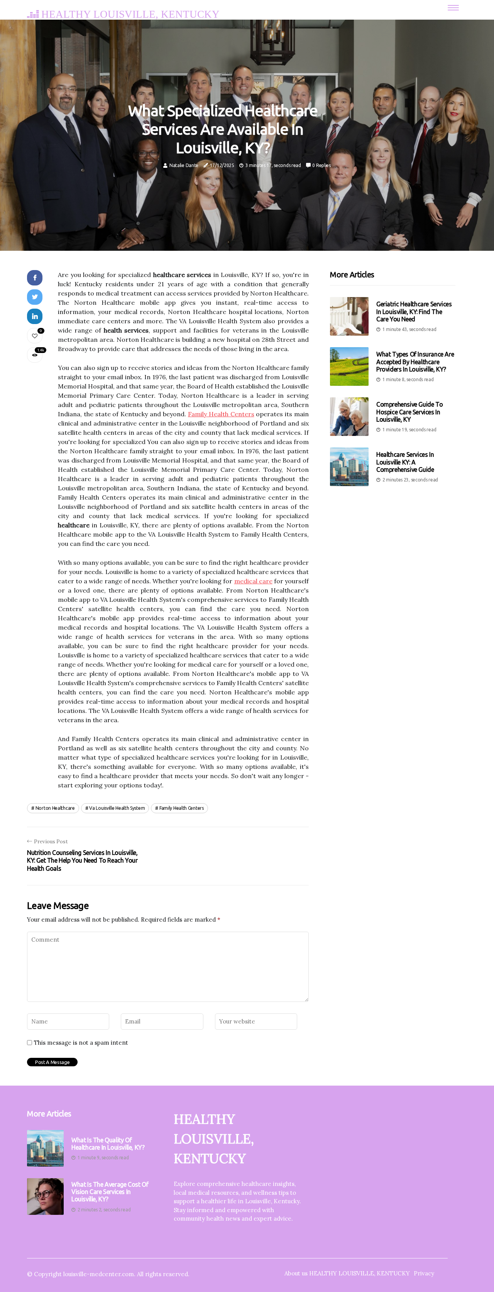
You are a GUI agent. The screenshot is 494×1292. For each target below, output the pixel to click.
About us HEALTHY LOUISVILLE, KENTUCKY (347, 1273)
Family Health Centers (221, 414)
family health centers (181, 808)
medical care (253, 581)
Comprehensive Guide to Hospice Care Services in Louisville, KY (409, 411)
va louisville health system (117, 808)
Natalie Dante (183, 165)
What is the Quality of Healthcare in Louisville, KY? (107, 1144)
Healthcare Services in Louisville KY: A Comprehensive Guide (405, 462)
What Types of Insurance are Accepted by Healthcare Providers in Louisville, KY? (415, 361)
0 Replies (321, 165)
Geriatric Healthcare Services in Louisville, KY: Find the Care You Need (414, 311)
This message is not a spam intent (81, 1042)
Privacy (424, 1273)
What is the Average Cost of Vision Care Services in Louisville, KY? (109, 1191)
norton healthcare (55, 808)
